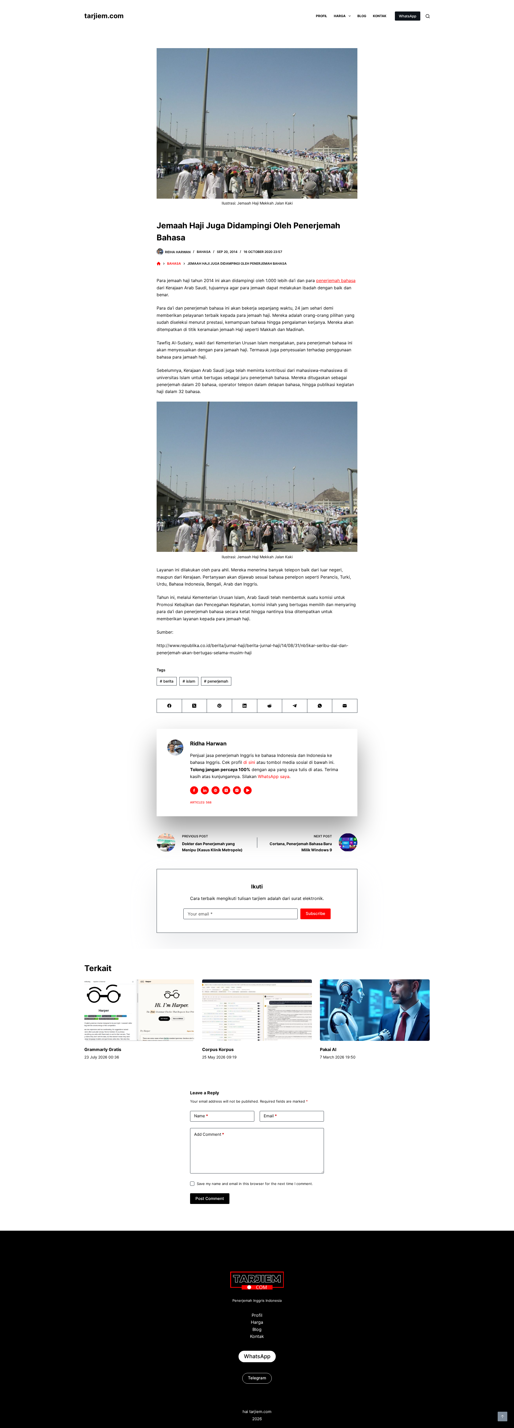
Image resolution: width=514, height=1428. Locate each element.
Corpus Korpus (218, 1049)
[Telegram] (294, 706)
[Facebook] (169, 706)
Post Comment (209, 1198)
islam (189, 681)
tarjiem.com (104, 16)
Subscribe (315, 913)
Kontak (379, 16)
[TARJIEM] (159, 264)
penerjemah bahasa (336, 280)
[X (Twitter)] (194, 706)
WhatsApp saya (273, 776)
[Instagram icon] (237, 790)
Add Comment (209, 1134)
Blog (361, 16)
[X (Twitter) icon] (226, 790)
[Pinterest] (219, 706)
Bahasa (204, 252)
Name (201, 1115)
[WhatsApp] (319, 706)
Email (270, 1115)
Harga (340, 16)
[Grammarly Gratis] (139, 1010)
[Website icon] (215, 790)
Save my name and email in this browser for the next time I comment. (255, 1183)
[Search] (428, 16)
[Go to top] (502, 1416)
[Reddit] (269, 706)
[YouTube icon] (248, 790)
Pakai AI (328, 1049)
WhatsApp (407, 16)
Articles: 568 (200, 802)
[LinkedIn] (244, 706)
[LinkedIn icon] (205, 790)
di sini (249, 762)
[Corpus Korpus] (257, 1010)
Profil (321, 16)
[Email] (344, 706)
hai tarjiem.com (257, 1411)
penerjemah (216, 681)
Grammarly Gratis (102, 1049)
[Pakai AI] (375, 1010)
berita (166, 681)
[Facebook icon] (194, 790)
